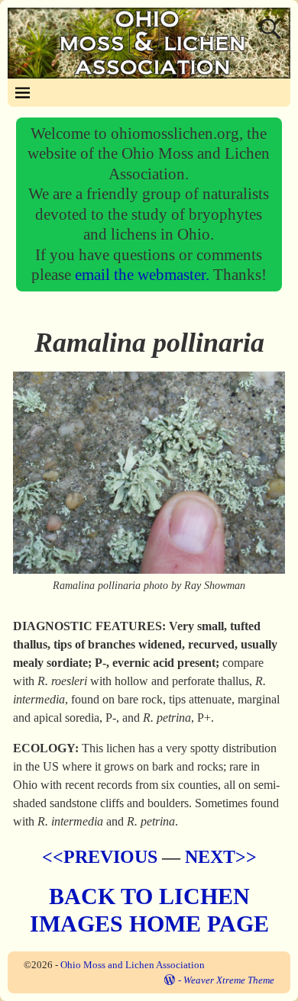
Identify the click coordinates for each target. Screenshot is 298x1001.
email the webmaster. (144, 274)
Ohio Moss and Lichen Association (132, 964)
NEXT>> (221, 857)
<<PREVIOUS (99, 857)
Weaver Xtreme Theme (228, 980)
